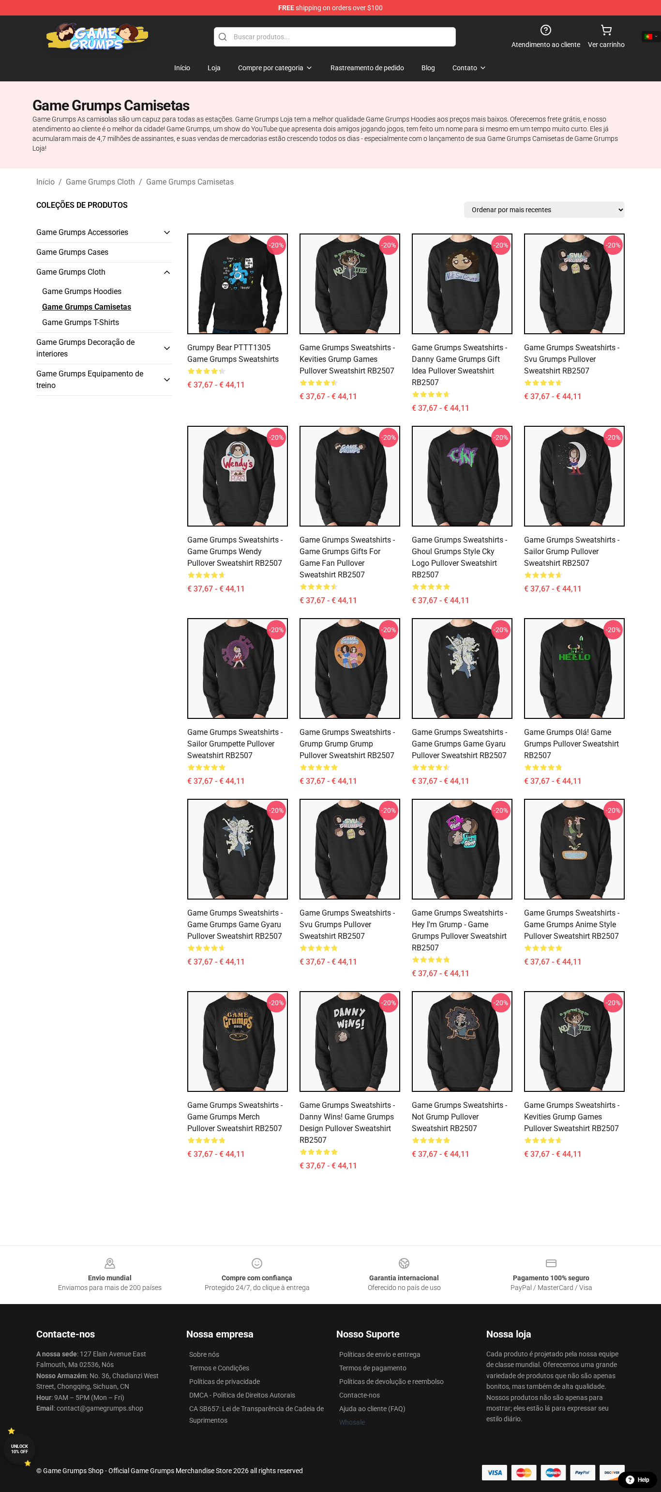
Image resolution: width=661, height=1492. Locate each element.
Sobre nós (204, 1354)
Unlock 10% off (19, 1449)
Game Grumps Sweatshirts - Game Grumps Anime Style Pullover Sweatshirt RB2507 (571, 924)
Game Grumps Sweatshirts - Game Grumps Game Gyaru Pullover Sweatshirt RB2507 (459, 744)
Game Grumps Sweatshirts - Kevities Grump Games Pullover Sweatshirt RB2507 (347, 359)
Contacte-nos (359, 1395)
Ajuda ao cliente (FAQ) (372, 1409)
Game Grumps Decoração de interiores (85, 348)
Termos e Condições (219, 1368)
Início (45, 181)
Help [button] (643, 1479)
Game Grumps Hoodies (81, 291)
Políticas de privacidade (224, 1381)
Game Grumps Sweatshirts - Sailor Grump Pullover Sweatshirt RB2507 (571, 551)
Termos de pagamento (372, 1368)
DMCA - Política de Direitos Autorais (242, 1395)
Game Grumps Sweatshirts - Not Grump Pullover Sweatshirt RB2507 (459, 1117)
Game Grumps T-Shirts (80, 322)
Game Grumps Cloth (100, 181)
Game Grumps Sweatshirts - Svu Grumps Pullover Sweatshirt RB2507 (571, 359)
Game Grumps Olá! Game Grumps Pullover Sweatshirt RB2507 (571, 744)
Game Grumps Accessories (82, 232)
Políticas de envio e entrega (380, 1354)
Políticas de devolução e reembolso (391, 1381)
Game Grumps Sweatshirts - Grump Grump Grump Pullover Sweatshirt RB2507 (347, 744)
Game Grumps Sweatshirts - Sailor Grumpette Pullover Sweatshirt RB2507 (235, 744)
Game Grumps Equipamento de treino (89, 379)
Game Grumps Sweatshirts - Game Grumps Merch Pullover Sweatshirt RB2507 (235, 1117)
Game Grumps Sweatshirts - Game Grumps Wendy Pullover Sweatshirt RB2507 (235, 551)
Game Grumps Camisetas (190, 181)
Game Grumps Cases (72, 252)
